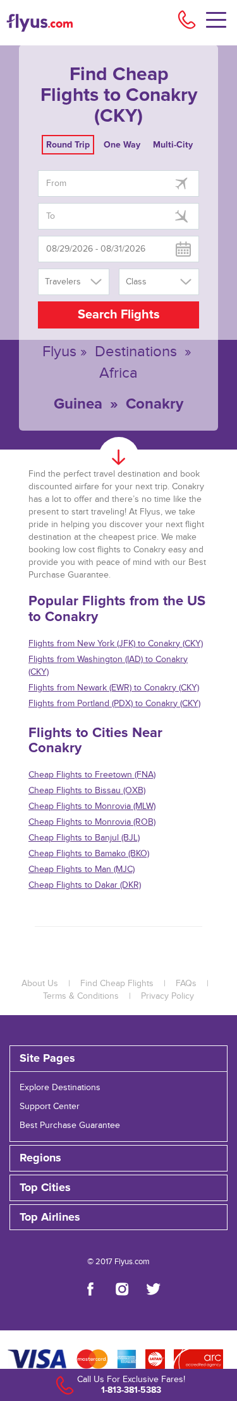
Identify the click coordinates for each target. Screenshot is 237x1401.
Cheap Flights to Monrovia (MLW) (91, 806)
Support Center (50, 1107)
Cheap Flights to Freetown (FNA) (91, 775)
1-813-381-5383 (131, 1390)
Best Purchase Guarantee (70, 1125)
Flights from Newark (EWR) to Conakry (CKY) (113, 688)
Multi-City (173, 144)
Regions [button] (40, 1158)
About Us (39, 984)
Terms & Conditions (81, 996)
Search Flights (119, 314)
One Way (122, 144)
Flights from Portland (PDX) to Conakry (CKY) (114, 704)
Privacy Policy (167, 996)
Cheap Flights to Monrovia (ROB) (91, 822)
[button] (118, 1217)
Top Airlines (50, 1217)
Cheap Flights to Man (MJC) (81, 869)
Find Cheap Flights (117, 984)
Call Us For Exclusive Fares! (131, 1380)
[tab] (118, 1058)
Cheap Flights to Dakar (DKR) (84, 885)
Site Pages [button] (47, 1058)
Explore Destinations (60, 1088)
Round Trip (68, 144)
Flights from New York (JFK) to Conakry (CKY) (115, 644)
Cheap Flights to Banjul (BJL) (84, 838)
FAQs (186, 984)
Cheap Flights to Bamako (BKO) (88, 854)
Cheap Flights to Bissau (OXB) (86, 791)
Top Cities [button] (45, 1188)
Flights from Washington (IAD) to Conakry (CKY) (108, 665)
